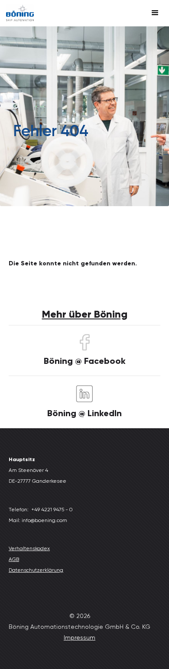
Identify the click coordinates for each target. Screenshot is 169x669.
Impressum (79, 637)
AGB (14, 559)
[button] (155, 13)
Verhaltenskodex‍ (29, 548)
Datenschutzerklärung (36, 570)
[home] (20, 13)
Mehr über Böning (84, 314)
